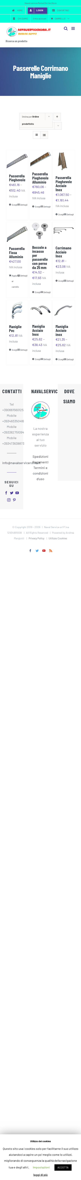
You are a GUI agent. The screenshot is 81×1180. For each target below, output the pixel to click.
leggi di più (40, 1174)
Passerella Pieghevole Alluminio (40, 177)
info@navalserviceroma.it (11, 463)
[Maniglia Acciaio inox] (64, 310)
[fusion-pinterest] (14, 500)
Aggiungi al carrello (14, 281)
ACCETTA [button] (63, 1167)
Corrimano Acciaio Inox (63, 251)
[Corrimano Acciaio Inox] (64, 232)
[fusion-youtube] (17, 492)
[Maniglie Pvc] (17, 310)
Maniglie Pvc (15, 328)
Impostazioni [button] (41, 1167)
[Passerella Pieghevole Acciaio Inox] (64, 161)
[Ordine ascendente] (57, 116)
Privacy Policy (36, 538)
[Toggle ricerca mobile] (66, 28)
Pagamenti (40, 462)
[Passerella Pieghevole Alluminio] (40, 159)
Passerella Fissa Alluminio (17, 252)
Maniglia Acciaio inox (62, 330)
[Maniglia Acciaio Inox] (40, 310)
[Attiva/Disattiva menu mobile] (73, 28)
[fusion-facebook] (6, 492)
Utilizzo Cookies (58, 538)
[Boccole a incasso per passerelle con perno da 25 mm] (40, 232)
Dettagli (23, 204)
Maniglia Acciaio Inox (38, 330)
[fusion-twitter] (11, 492)
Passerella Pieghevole (17, 177)
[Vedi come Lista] (44, 135)
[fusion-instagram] (9, 500)
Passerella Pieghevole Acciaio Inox (64, 183)
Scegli (14, 204)
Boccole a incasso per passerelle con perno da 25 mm (40, 257)
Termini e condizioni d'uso (40, 473)
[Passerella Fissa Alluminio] (17, 232)
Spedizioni (40, 456)
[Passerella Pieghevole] (17, 160)
